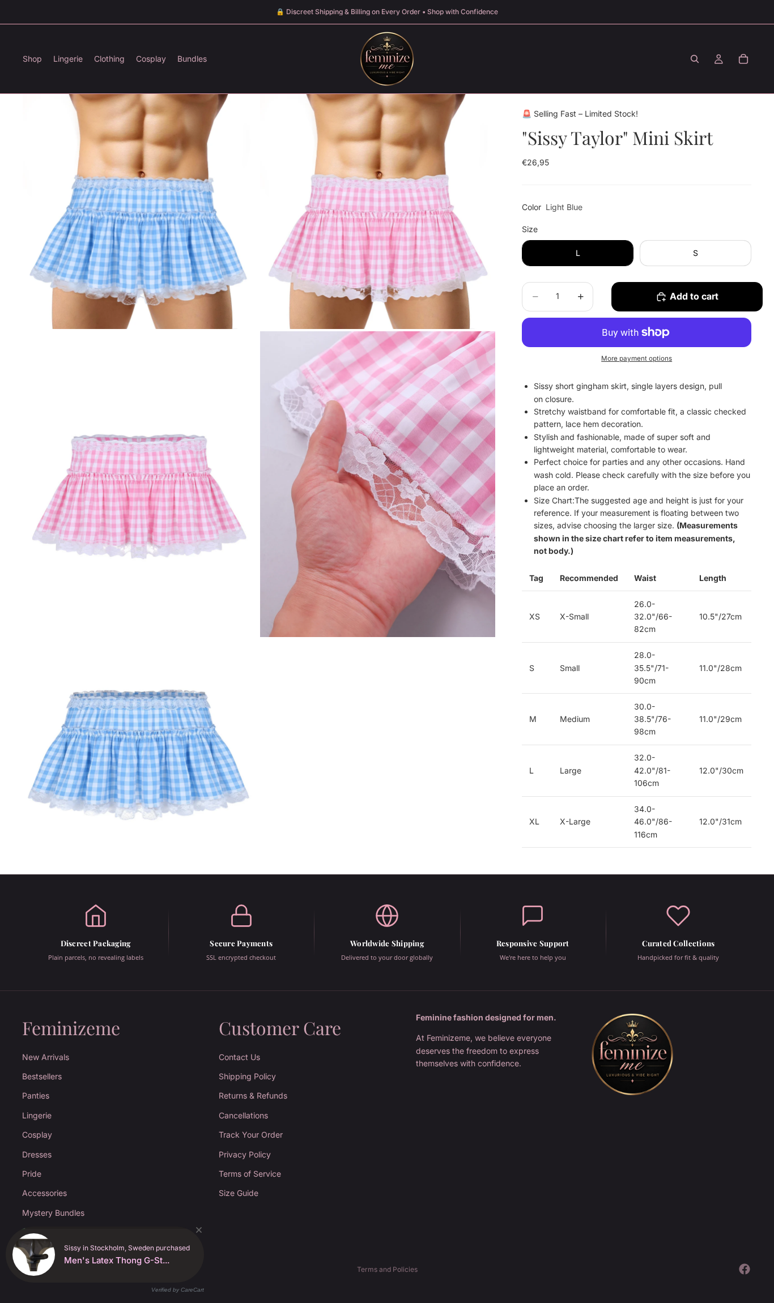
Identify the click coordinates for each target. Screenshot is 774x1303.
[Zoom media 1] (140, 211)
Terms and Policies (387, 1269)
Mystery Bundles (53, 1212)
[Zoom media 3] (140, 484)
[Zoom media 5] (140, 756)
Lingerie (37, 1115)
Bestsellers (42, 1076)
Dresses (37, 1154)
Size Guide (238, 1193)
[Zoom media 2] (377, 211)
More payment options (636, 358)
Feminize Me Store (79, 1269)
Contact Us (239, 1057)
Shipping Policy (247, 1076)
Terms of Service (250, 1173)
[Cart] (743, 58)
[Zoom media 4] (377, 484)
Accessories (44, 1193)
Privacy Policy (245, 1154)
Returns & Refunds (253, 1096)
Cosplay (37, 1134)
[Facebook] (744, 1269)
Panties (35, 1096)
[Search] (694, 58)
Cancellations (243, 1115)
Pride (31, 1173)
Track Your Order (251, 1134)
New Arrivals (45, 1057)
